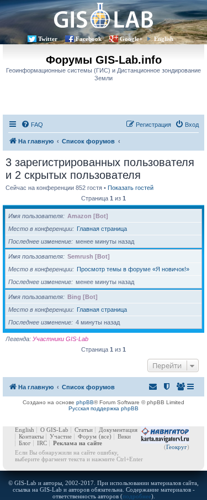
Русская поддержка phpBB (103, 408)
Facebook (89, 38)
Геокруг (176, 447)
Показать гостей (130, 187)
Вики (124, 436)
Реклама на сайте (77, 443)
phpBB (85, 402)
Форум (87, 436)
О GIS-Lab (54, 429)
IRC (42, 443)
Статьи (84, 429)
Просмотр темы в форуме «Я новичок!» (133, 269)
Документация (118, 429)
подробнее (137, 496)
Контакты (31, 436)
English (163, 38)
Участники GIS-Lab (60, 339)
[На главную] (103, 15)
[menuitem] (32, 124)
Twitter (47, 38)
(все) (105, 436)
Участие (61, 436)
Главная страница (102, 228)
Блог (25, 443)
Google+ (131, 38)
